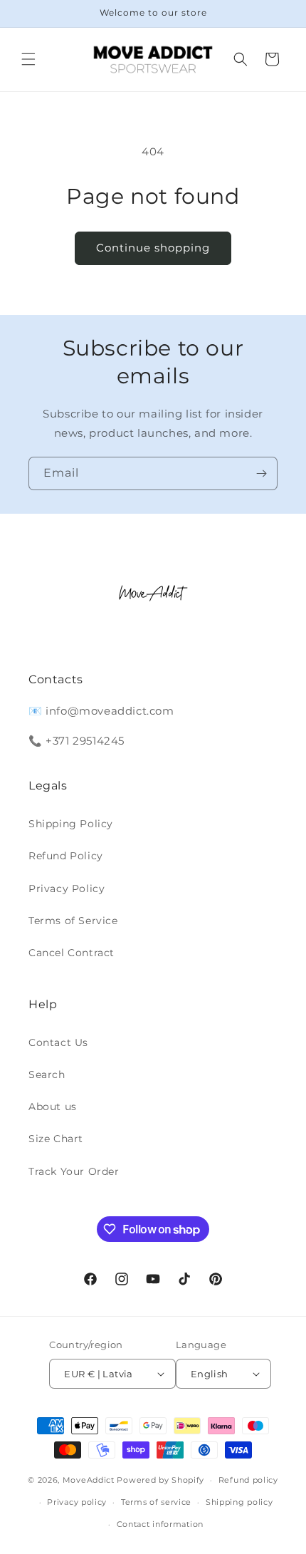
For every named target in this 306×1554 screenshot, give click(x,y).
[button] (28, 59)
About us (52, 1106)
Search (46, 1074)
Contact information (160, 1524)
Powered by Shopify (160, 1480)
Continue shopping (153, 247)
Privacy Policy (66, 888)
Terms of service (156, 1502)
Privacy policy (77, 1502)
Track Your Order (74, 1171)
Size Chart (55, 1138)
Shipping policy (239, 1502)
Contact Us (58, 1042)
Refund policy (248, 1480)
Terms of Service (73, 920)
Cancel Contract (71, 952)
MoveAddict (89, 1480)
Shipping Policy (70, 823)
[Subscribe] (261, 473)
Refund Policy (65, 855)
